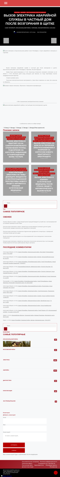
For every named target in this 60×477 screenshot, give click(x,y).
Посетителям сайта (27, 465)
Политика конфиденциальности (48, 461)
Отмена (14, 450)
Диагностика (7, 380)
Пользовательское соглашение (30, 461)
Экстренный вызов (9, 401)
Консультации (7, 390)
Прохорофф (6, 281)
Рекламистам (53, 467)
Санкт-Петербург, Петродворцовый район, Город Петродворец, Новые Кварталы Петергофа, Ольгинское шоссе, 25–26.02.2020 (27, 281)
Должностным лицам (27, 467)
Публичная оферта (27, 463)
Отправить (14, 445)
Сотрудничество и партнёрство (46, 463)
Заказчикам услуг (39, 465)
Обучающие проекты (51, 465)
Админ (5, 315)
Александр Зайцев (8, 252)
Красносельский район (10, 339)
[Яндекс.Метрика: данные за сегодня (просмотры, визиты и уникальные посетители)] (6, 476)
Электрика (6, 359)
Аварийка (6, 370)
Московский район (9, 349)
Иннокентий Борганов (23, 32)
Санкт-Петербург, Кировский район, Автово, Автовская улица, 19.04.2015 (30, 320)
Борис (4, 320)
